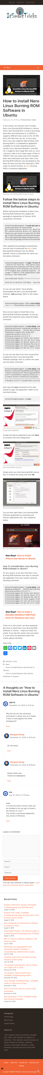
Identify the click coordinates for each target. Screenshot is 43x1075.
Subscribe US (34, 1063)
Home (6, 1063)
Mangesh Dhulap (17, 735)
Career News (9, 1023)
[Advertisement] (21, 43)
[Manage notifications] (38, 1070)
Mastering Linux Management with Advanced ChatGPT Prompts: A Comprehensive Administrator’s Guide (19, 949)
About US (12, 2)
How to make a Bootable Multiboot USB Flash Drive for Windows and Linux (20, 615)
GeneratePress (35, 1072)
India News (8, 1020)
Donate (21, 1066)
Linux (15, 661)
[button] (38, 67)
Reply (8, 726)
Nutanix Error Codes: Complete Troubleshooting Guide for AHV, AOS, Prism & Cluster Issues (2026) (21, 915)
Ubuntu (9, 661)
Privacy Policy (30, 2)
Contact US (20, 2)
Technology (8, 1017)
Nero (28, 166)
